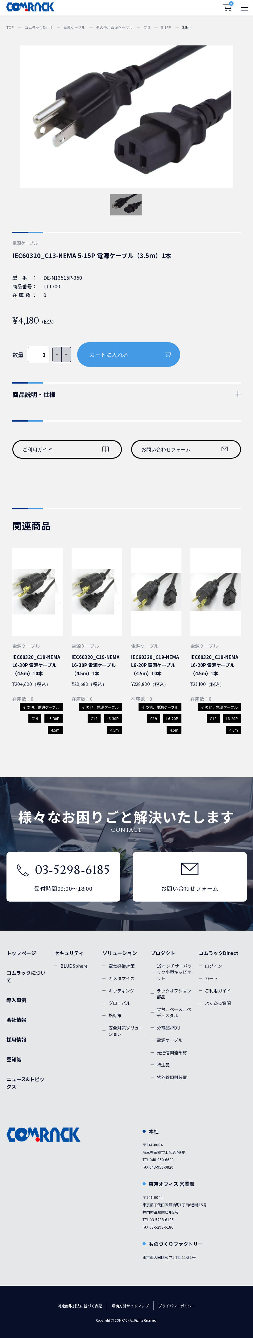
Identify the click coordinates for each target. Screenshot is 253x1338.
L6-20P (172, 718)
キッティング (121, 991)
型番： (24, 277)
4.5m (55, 730)
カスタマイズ (122, 978)
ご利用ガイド (37, 449)
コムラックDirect (38, 27)
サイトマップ (137, 1305)
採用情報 (16, 1039)
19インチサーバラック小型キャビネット (174, 972)
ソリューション (119, 953)
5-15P (166, 27)
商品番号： (24, 286)
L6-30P (54, 718)
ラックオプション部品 (174, 994)
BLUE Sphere (74, 966)
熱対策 (115, 1015)
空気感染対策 (122, 966)
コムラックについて (26, 976)
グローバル (119, 1003)
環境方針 (119, 1305)
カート (211, 978)
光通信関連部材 (172, 1052)
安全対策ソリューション (126, 1031)
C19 (34, 718)
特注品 (163, 1065)
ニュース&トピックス (25, 1082)
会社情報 (16, 1019)
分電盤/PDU (168, 1028)
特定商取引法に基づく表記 (80, 1305)
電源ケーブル (74, 27)
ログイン (213, 966)
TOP (10, 27)
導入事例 (16, 1000)
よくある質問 (218, 1003)
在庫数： (24, 295)
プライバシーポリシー (176, 1305)
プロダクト (163, 953)
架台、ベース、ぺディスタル (174, 1012)
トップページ (21, 953)
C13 (146, 27)
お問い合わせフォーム (166, 449)
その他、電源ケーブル (114, 27)
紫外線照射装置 (172, 1077)
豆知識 (13, 1059)
